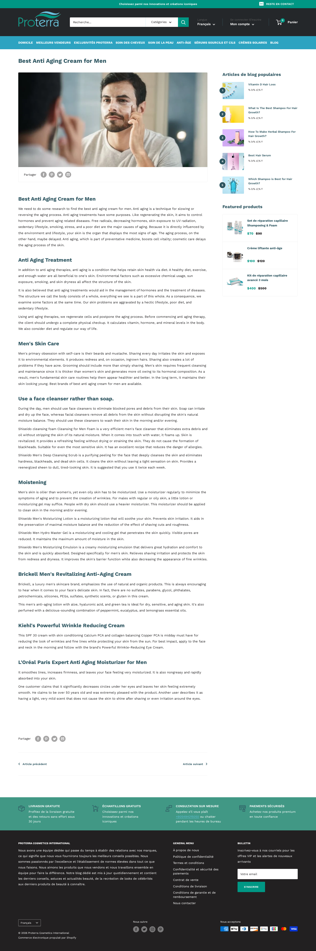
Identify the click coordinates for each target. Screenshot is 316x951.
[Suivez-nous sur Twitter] (144, 929)
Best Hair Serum (259, 155)
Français (26, 922)
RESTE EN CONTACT (280, 4)
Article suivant (193, 764)
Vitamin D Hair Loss (262, 84)
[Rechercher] (183, 22)
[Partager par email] (68, 174)
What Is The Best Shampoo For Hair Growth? (272, 110)
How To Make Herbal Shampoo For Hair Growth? (272, 134)
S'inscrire (251, 886)
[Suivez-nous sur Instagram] (152, 929)
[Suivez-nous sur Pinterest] (161, 929)
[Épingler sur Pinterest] (52, 174)
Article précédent (35, 764)
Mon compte (240, 24)
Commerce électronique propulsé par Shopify (47, 937)
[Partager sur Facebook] (44, 174)
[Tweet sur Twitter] (60, 174)
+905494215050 (187, 816)
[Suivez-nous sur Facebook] (136, 929)
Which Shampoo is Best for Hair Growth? (270, 181)
